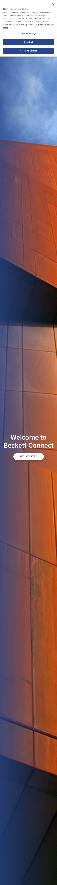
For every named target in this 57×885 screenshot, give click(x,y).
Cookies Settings (28, 33)
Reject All (28, 42)
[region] (28, 28)
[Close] (53, 4)
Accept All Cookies (28, 51)
